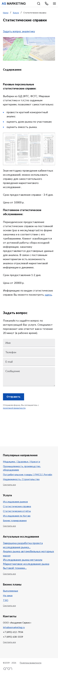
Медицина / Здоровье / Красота (21, 461)
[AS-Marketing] (14, 3)
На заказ (8, 595)
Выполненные (10, 591)
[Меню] (54, 3)
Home (5, 13)
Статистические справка (17, 506)
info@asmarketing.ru (14, 627)
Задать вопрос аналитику (19, 31)
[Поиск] (38, 3)
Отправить (14, 397)
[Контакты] (46, 3)
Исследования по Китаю (16, 516)
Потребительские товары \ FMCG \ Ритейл (27, 474)
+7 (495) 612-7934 (13, 632)
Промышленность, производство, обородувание (22, 468)
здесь (48, 295)
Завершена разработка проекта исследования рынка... (23, 545)
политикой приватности (14, 408)
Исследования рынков (15, 502)
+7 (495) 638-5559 (13, 637)
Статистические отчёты (17, 511)
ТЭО (5, 600)
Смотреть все (9, 485)
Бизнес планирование (15, 520)
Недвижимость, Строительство (21, 479)
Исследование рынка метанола (22, 560)
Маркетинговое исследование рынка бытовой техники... (26, 566)
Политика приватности (30, 663)
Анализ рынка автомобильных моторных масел (28, 553)
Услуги (16, 13)
